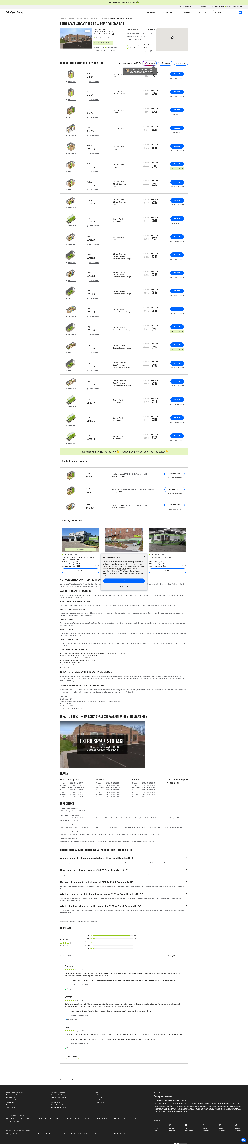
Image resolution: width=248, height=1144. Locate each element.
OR (122, 1119)
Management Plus (12, 1095)
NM (103, 1119)
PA (125, 1119)
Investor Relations (12, 1100)
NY (107, 1119)
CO (21, 1119)
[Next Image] (89, 37)
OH (114, 1119)
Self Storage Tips (57, 1100)
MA (71, 1119)
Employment (10, 1102)
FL (35, 1119)
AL (7, 1119)
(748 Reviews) (104, 38)
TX (139, 1119)
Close (124, 580)
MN (78, 1119)
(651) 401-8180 (77, 708)
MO (85, 1119)
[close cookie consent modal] (144, 556)
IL (47, 1119)
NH (96, 1119)
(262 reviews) (159, 554)
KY (57, 1119)
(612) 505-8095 (111, 50)
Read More (72, 1056)
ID (45, 1119)
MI (75, 1119)
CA (17, 1119)
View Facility (174, 474)
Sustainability (11, 1107)
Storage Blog (55, 1102)
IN (50, 1119)
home (62, 19)
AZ (14, 1119)
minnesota (88, 19)
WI (18, 1122)
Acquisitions (10, 1097)
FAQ (97, 1095)
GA (39, 1119)
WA (14, 1122)
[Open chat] (243, 1140)
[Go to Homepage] (12, 12)
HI (42, 1119)
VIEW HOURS (150, 29)
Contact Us (10, 1105)
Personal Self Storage (58, 1097)
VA (11, 1122)
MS (82, 1119)
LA (61, 1119)
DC (32, 1119)
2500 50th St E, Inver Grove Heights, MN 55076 (140, 489)
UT (7, 1122)
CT (25, 1119)
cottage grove (101, 19)
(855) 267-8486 (175, 783)
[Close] (154, 70)
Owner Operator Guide (58, 1105)
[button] (124, 464)
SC (132, 1119)
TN (135, 1119)
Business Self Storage (58, 1095)
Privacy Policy (100, 1102)
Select (177, 74)
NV (93, 1119)
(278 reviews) (73, 554)
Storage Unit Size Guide (59, 1107)
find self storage (74, 19)
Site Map (98, 1100)
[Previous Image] (62, 37)
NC (111, 1119)
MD (68, 1119)
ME (64, 1119)
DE (28, 1119)
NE (89, 1119)
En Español (99, 1097)
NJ (100, 1119)
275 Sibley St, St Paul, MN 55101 (135, 474)
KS (54, 1119)
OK (118, 1119)
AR (10, 1119)
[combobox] (228, 12)
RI (128, 1119)
